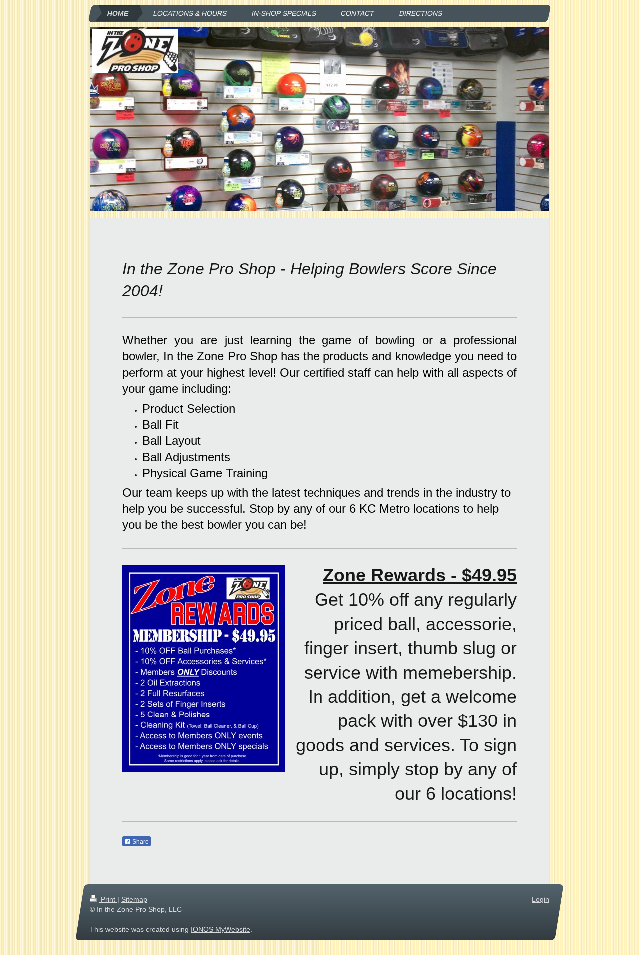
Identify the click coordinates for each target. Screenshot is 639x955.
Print (108, 899)
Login (540, 899)
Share (140, 841)
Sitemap (134, 899)
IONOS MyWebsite (220, 929)
